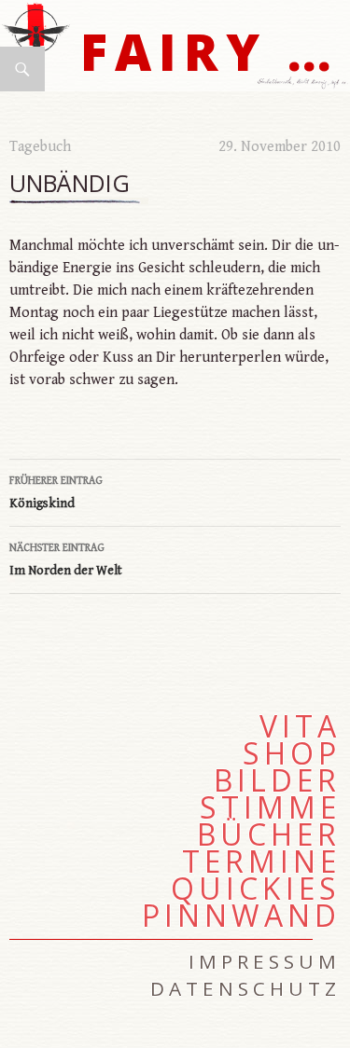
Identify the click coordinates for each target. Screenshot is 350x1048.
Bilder (277, 780)
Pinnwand (241, 916)
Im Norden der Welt (65, 560)
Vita (300, 726)
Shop (292, 753)
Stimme (270, 807)
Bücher (269, 834)
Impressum (265, 961)
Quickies (256, 889)
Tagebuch (40, 147)
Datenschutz (245, 988)
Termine (261, 861)
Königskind (56, 493)
